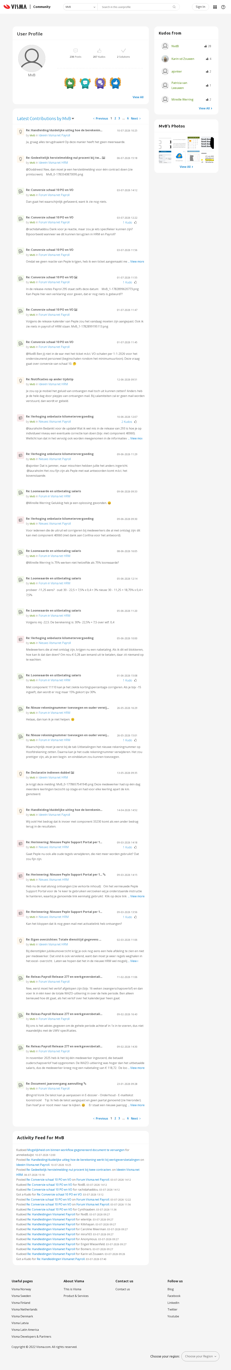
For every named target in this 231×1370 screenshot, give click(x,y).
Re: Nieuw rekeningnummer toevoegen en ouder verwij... (67, 708)
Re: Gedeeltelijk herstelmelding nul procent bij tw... (64, 158)
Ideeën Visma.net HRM (53, 163)
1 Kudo (127, 222)
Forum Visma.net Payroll (54, 195)
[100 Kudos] (70, 83)
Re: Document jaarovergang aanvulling (55, 1084)
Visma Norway (21, 1289)
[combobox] (138, 6)
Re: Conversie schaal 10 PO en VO (49, 190)
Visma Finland (21, 1303)
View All (138, 97)
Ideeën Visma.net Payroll (54, 135)
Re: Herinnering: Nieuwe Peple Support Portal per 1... (64, 842)
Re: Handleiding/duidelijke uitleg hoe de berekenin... (64, 130)
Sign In (200, 7)
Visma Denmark (22, 1316)
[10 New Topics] (85, 83)
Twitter (172, 1309)
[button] (165, 143)
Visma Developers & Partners (31, 1337)
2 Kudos (126, 422)
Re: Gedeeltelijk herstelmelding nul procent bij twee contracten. (68, 1170)
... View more (136, 142)
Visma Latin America (25, 1330)
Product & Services (76, 1296)
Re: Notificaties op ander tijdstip (49, 379)
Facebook (173, 1296)
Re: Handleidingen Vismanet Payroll (51, 1214)
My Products (215, 7)
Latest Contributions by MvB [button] (44, 118)
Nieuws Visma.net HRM (54, 847)
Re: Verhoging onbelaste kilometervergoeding (60, 416)
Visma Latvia (20, 1323)
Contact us (123, 1289)
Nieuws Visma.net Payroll (55, 422)
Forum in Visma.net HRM (54, 496)
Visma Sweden (21, 1296)
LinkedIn (173, 1303)
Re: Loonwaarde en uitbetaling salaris (53, 491)
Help (223, 7)
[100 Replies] (100, 83)
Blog (170, 1289)
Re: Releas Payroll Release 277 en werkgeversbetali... (64, 977)
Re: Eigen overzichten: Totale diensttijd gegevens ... (63, 939)
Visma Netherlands (24, 1309)
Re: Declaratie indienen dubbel (48, 773)
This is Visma (72, 1289)
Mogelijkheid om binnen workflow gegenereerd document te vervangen (76, 1150)
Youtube (173, 1316)
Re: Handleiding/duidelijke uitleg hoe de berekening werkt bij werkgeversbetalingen (83, 1160)
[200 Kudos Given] (115, 83)
